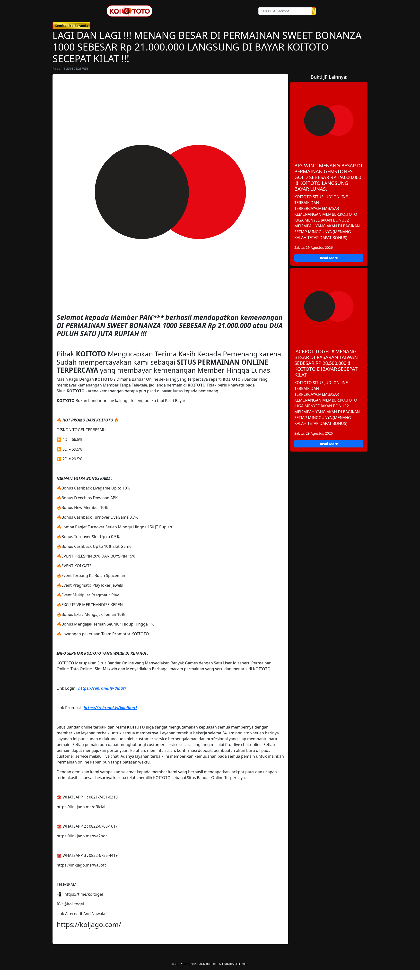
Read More (329, 258)
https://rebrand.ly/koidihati (110, 707)
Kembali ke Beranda (71, 25)
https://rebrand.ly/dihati (102, 688)
